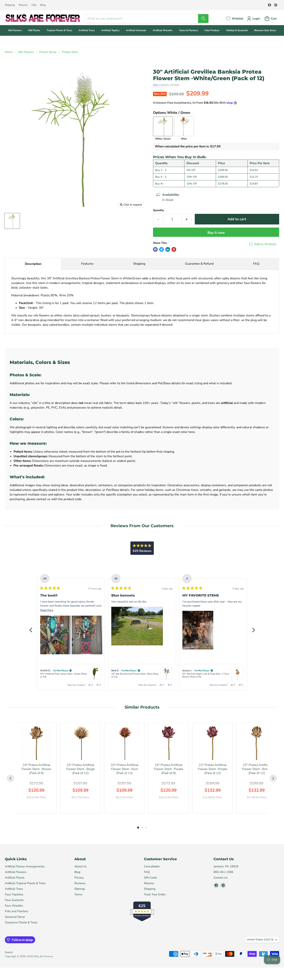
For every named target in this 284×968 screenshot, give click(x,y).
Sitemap (79, 889)
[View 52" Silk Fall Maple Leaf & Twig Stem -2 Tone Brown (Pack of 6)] (237, 673)
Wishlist (237, 18)
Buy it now (216, 232)
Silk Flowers (15, 30)
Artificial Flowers (15, 872)
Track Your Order (155, 894)
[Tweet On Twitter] (161, 249)
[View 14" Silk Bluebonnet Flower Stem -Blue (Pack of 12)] (166, 673)
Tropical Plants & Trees (59, 30)
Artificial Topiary (110, 30)
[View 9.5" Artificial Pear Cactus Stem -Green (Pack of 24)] (95, 673)
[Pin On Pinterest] (174, 249)
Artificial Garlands (136, 30)
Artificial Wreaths (162, 30)
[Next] (253, 630)
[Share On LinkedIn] (167, 249)
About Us (80, 866)
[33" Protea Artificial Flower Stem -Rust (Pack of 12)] (124, 743)
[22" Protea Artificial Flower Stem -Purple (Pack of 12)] (213, 743)
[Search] (203, 18)
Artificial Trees (87, 30)
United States (260, 939)
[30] (12, 221)
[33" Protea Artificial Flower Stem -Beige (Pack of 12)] (80, 743)
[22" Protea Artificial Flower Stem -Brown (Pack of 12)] (257, 743)
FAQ (33, 5)
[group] (36, 768)
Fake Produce (212, 30)
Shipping (10, 5)
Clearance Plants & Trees (21, 922)
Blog (43, 5)
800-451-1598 (223, 872)
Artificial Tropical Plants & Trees (25, 883)
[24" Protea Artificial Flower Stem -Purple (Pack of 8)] (168, 743)
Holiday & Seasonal (237, 30)
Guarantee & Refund (199, 264)
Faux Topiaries (14, 894)
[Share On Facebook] (155, 249)
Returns (23, 5)
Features (87, 264)
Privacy (79, 878)
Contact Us (220, 878)
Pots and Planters (16, 911)
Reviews (79, 883)
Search (9, 952)
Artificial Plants (14, 878)
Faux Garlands (14, 900)
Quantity (158, 210)
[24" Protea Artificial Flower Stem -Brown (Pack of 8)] (36, 743)
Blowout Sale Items (265, 30)
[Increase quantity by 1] (187, 219)
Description (33, 264)
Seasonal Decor (15, 917)
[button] (55, 635)
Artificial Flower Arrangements (24, 866)
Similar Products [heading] (142, 707)
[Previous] (30, 630)
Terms (78, 894)
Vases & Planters (188, 30)
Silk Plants (34, 30)
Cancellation (152, 866)
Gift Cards (150, 878)
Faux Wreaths (14, 906)
